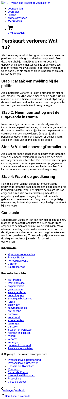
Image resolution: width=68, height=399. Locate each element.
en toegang (14, 311)
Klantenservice (16, 266)
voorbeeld (14, 317)
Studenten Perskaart (20, 329)
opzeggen (13, 323)
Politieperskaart (17, 283)
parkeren (13, 326)
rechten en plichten (19, 332)
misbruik (12, 336)
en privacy (14, 304)
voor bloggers (16, 295)
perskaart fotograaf (19, 345)
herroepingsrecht (18, 260)
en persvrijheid (16, 286)
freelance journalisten (20, 348)
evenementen (16, 320)
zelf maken (14, 279)
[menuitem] (37, 8)
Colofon (12, 263)
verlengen (13, 342)
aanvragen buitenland (20, 298)
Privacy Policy (16, 257)
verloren (12, 339)
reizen (11, 301)
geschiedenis (15, 289)
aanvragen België (18, 307)
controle (13, 314)
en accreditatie (17, 292)
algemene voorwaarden (21, 254)
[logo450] (25, 2)
